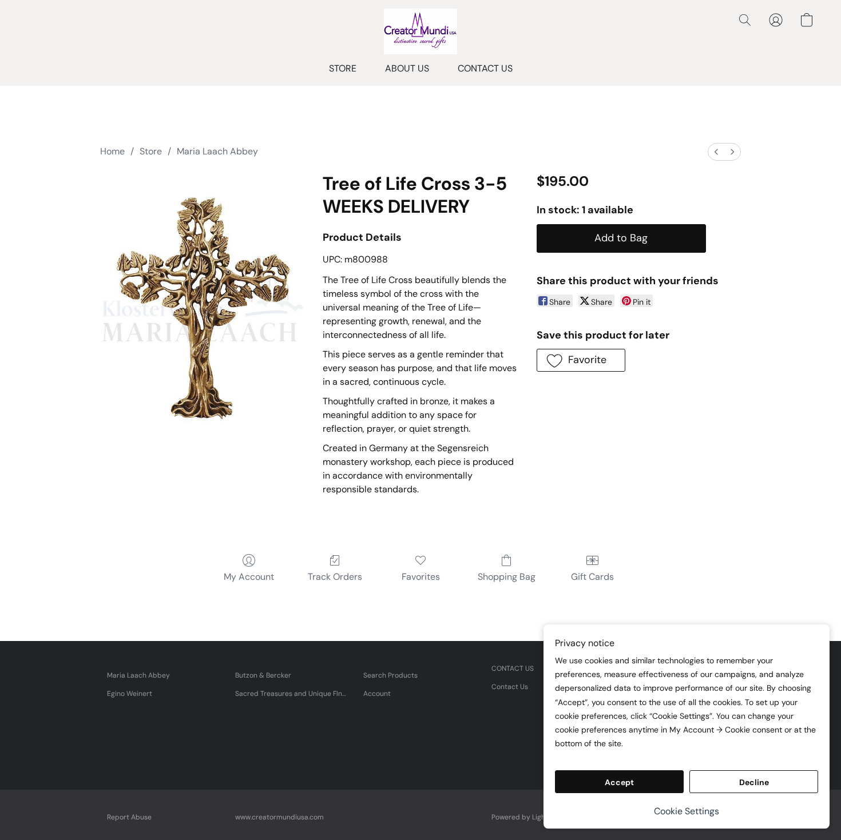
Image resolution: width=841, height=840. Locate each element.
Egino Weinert (129, 693)
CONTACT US (485, 68)
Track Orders (335, 577)
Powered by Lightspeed (530, 817)
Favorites (421, 577)
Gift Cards (592, 577)
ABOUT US (407, 68)
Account (377, 693)
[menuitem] (716, 152)
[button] (420, 31)
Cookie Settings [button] (686, 811)
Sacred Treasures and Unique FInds (292, 693)
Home (112, 151)
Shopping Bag (506, 577)
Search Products (390, 675)
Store (151, 151)
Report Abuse (129, 817)
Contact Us (509, 686)
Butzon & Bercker (263, 675)
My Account (249, 577)
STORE (342, 68)
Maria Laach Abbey (217, 151)
